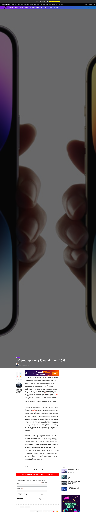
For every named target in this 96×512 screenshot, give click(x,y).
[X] (85, 4)
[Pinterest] (86, 4)
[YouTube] (90, 4)
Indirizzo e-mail (20, 488)
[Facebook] (84, 4)
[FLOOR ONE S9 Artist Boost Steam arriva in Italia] (64, 471)
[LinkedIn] (89, 4)
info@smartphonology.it (6, 4)
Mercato (17, 357)
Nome (18, 483)
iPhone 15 (34, 410)
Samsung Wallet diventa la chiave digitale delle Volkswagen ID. (19, 391)
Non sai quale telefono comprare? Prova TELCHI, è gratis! (38, 474)
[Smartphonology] (5, 7)
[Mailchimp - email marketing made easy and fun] (43, 500)
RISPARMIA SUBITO (54, 1)
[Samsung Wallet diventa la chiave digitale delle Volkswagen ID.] (19, 385)
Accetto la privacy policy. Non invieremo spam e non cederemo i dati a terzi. (31, 494)
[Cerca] (94, 7)
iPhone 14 (47, 392)
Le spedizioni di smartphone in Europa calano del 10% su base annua (73, 476)
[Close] (94, 1)
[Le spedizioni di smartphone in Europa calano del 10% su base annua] (64, 477)
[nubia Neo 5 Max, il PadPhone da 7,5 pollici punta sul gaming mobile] (64, 483)
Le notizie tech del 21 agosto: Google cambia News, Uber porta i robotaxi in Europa (74, 488)
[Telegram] (93, 4)
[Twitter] (20, 373)
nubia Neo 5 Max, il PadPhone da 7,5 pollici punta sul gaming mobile (74, 482)
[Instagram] (88, 4)
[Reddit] (91, 4)
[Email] (20, 376)
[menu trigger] (2, 7)
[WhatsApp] (94, 4)
